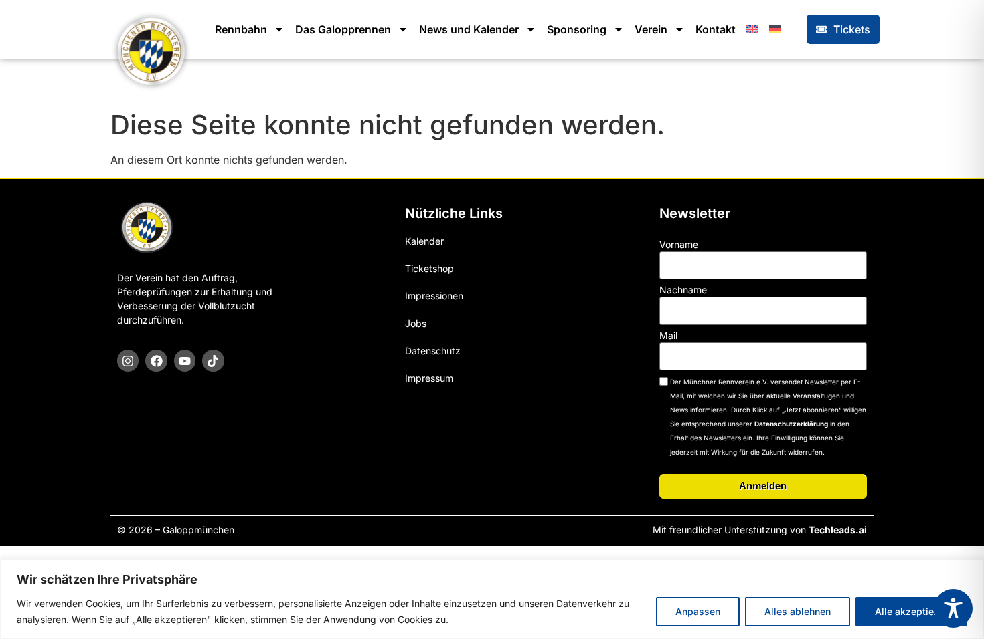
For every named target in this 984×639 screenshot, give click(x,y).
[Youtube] (184, 360)
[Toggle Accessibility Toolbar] (953, 608)
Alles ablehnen (797, 611)
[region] (492, 599)
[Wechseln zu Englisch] (752, 29)
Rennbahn (241, 29)
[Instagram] (128, 360)
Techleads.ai (838, 529)
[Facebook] (156, 360)
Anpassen (697, 611)
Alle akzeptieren (911, 611)
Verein (651, 29)
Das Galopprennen (343, 29)
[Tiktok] (213, 360)
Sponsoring (576, 29)
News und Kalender (469, 29)
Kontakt (715, 29)
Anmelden (763, 485)
